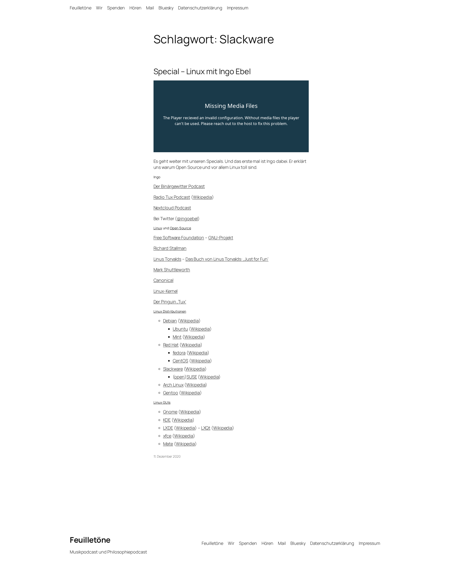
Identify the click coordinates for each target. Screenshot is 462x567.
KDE (167, 420)
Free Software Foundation (179, 237)
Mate (168, 444)
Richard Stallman (170, 248)
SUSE (191, 377)
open (179, 377)
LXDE (168, 428)
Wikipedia (202, 197)
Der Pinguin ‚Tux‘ (170, 301)
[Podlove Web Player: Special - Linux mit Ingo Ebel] (231, 116)
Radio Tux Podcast (172, 197)
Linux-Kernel (166, 291)
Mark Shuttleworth (172, 269)
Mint (177, 337)
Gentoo (170, 393)
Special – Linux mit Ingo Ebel (202, 71)
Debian (170, 320)
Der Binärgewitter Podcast (179, 186)
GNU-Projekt (220, 237)
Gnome (170, 412)
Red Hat (171, 345)
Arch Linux (173, 385)
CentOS (180, 360)
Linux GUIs (162, 402)
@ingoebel (187, 218)
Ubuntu (180, 329)
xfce (167, 436)
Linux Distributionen (170, 311)
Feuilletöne (90, 539)
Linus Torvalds (167, 259)
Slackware (173, 369)
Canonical (163, 280)
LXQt (206, 428)
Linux (158, 228)
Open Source (180, 228)
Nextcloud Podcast (172, 208)
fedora (179, 353)
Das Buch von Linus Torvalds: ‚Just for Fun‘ (227, 259)
